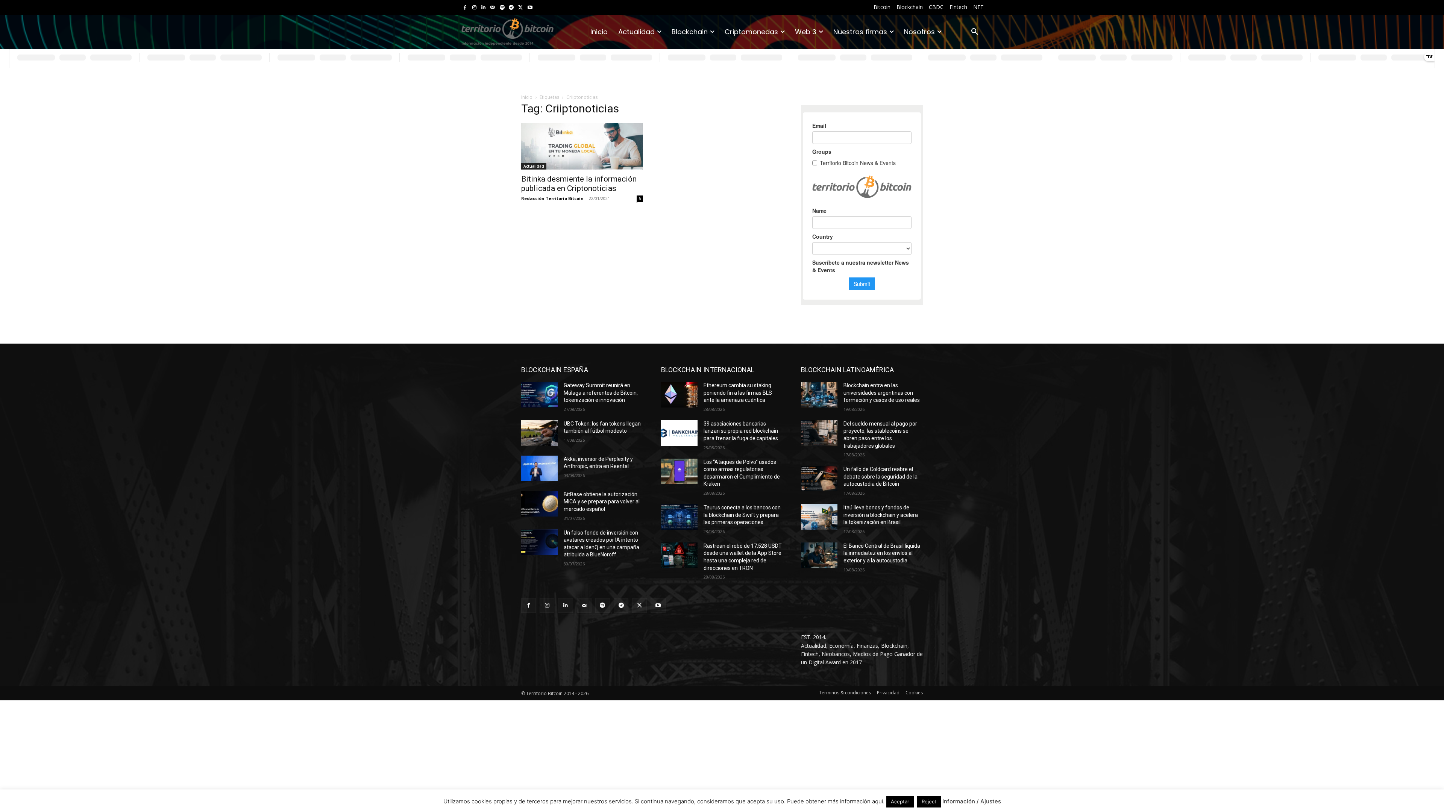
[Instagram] (474, 7)
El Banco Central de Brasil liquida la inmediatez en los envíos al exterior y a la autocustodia (881, 553)
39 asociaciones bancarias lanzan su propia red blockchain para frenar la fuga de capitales (741, 431)
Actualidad (533, 166)
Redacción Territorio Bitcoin (552, 198)
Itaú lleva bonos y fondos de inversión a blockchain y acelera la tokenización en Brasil (880, 514)
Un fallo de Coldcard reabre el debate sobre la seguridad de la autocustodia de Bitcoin (880, 476)
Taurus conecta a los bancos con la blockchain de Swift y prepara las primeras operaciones (742, 514)
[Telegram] (511, 7)
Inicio (526, 97)
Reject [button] (929, 801)
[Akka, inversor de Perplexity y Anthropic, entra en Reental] (539, 468)
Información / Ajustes (971, 801)
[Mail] (493, 7)
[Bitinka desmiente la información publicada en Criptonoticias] (582, 146)
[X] (520, 7)
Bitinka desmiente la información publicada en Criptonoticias (579, 183)
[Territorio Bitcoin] (507, 32)
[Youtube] (530, 7)
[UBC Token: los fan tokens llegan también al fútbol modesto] (539, 433)
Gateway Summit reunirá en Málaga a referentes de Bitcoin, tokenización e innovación (601, 392)
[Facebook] (465, 7)
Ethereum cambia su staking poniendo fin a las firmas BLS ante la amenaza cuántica (738, 392)
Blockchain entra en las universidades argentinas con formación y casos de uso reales (881, 392)
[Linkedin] (483, 7)
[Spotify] (502, 7)
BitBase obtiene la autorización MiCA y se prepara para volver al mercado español (602, 501)
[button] (975, 32)
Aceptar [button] (900, 801)
